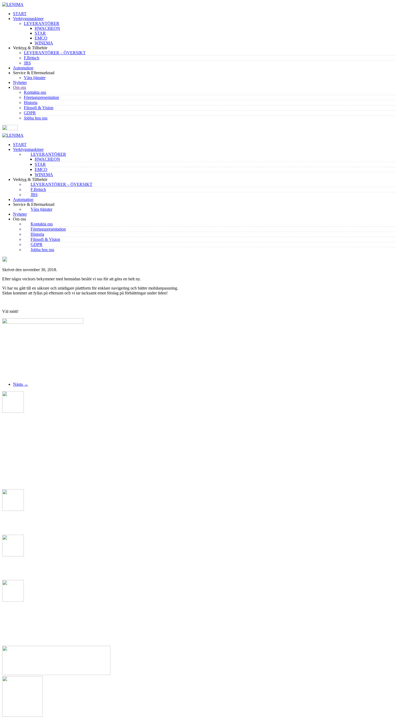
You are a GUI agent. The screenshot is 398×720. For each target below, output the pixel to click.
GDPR (30, 113)
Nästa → (20, 384)
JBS (27, 63)
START (20, 13)
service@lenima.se (17, 635)
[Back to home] (13, 4)
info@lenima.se (14, 574)
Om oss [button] (19, 219)
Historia (30, 102)
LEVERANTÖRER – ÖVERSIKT (55, 52)
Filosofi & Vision (38, 107)
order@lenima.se (15, 619)
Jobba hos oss (35, 118)
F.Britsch (31, 58)
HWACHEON (47, 28)
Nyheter (20, 82)
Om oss (19, 87)
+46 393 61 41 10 (23, 529)
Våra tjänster (34, 77)
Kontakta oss (35, 92)
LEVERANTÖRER (41, 23)
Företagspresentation (41, 97)
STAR (40, 33)
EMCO (41, 38)
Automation (23, 68)
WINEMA (44, 43)
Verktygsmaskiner (28, 18)
